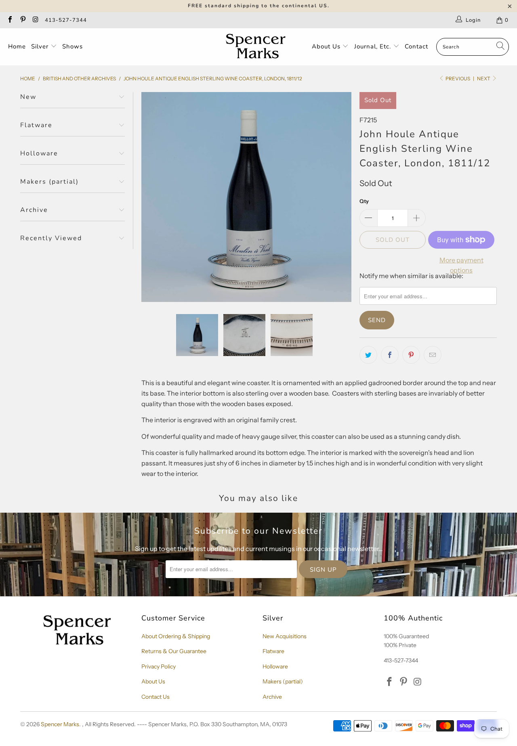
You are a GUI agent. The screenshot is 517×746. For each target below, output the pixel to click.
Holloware (275, 666)
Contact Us (155, 696)
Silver (40, 46)
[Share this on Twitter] (368, 355)
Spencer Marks (60, 724)
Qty (364, 201)
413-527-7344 (66, 20)
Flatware (273, 651)
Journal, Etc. (373, 46)
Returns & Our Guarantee (173, 651)
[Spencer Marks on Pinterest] (22, 20)
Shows (72, 46)
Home (17, 46)
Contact (416, 46)
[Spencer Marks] (257, 46)
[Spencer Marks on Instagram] (35, 20)
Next (484, 78)
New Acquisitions (285, 636)
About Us (327, 46)
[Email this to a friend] (432, 355)
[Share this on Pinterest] (411, 355)
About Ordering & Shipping (175, 636)
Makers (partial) (283, 681)
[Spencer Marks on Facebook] (9, 20)
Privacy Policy (158, 666)
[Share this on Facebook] (390, 355)
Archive (272, 696)
